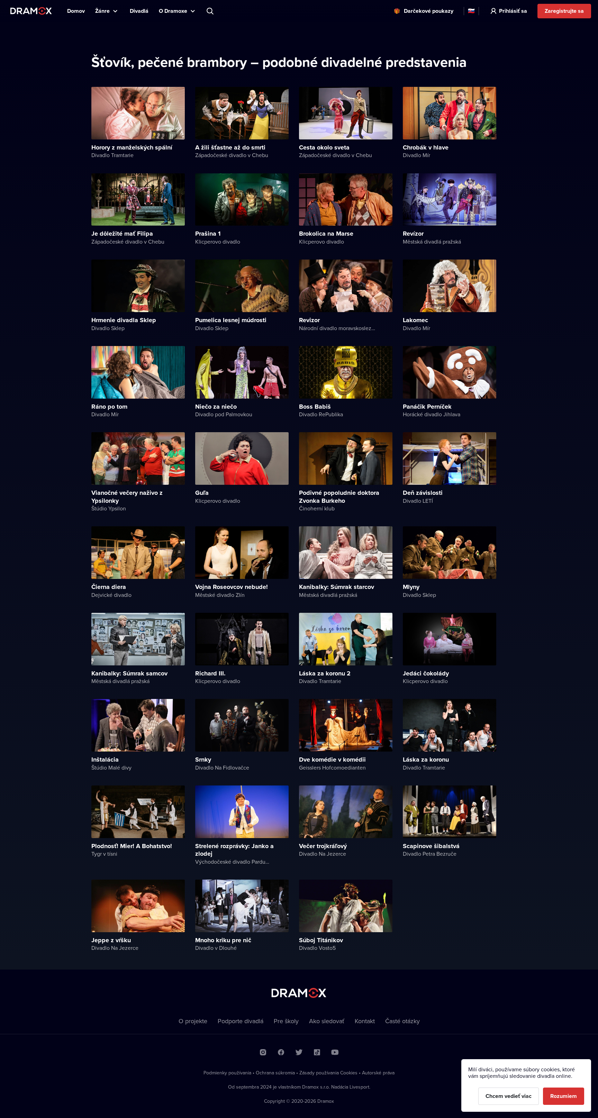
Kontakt (365, 1021)
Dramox (31, 11)
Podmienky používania (227, 1072)
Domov (76, 11)
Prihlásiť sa (513, 11)
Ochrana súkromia (275, 1072)
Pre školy (286, 1021)
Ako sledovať (326, 1021)
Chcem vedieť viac (509, 1096)
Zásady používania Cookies (328, 1072)
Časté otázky (402, 1021)
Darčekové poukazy (428, 11)
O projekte (193, 1021)
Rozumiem (563, 1096)
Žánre (102, 11)
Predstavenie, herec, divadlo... (211, 11)
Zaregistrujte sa (564, 11)
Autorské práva (378, 1072)
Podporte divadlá (240, 1021)
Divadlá (139, 11)
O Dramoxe (173, 11)
